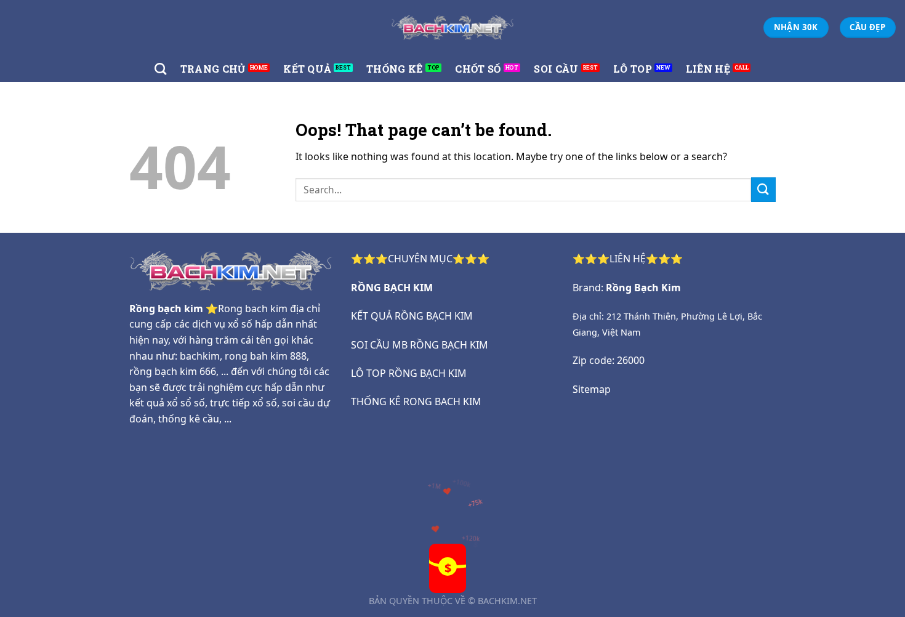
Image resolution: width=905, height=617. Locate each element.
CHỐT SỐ (478, 68)
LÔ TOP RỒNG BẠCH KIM (409, 373)
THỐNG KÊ (394, 68)
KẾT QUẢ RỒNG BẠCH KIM (412, 316)
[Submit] (763, 189)
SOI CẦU (556, 68)
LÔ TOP (632, 68)
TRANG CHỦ (213, 68)
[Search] (160, 68)
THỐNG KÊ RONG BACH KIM (416, 401)
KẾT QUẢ (307, 68)
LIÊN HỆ (708, 68)
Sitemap (592, 389)
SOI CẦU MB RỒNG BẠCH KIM (419, 345)
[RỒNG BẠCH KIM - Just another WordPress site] (452, 27)
